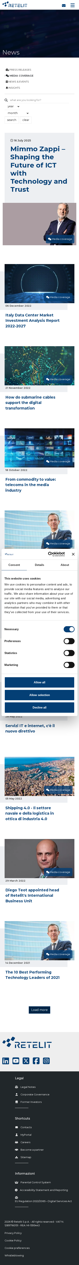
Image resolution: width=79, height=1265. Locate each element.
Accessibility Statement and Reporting (44, 1190)
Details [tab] (39, 564)
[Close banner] (73, 554)
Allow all (39, 682)
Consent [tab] (14, 564)
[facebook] (36, 1061)
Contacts (26, 1127)
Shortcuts (22, 1118)
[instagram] (46, 1061)
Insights (14, 87)
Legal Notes (28, 1087)
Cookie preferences (17, 1248)
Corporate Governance (35, 1094)
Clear (25, 120)
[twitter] (26, 1061)
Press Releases (20, 69)
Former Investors (31, 1102)
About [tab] (65, 564)
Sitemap (26, 1157)
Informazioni (25, 1173)
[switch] (69, 641)
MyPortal (26, 1134)
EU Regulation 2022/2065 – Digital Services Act (43, 1201)
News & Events (18, 81)
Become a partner (32, 1149)
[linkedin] (5, 1061)
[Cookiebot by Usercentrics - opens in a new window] (49, 554)
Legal (19, 1078)
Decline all (39, 707)
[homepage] (14, 3)
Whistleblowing (14, 1255)
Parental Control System (36, 1182)
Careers (25, 1142)
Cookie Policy (13, 1240)
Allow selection (39, 695)
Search (11, 120)
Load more (39, 1010)
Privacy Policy (13, 1233)
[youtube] (15, 1061)
